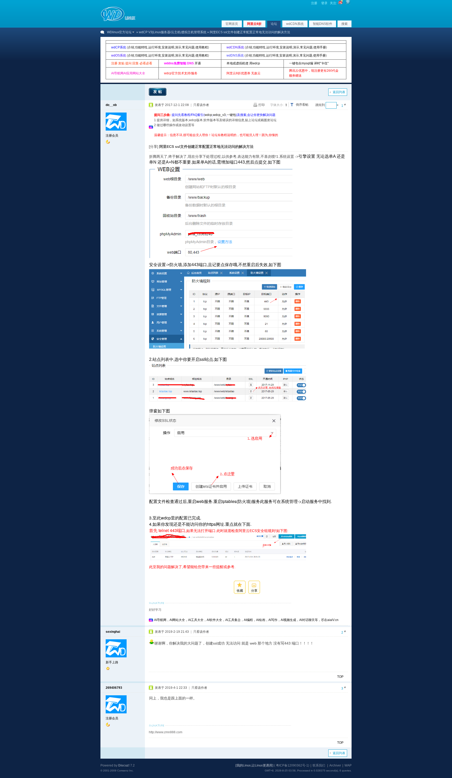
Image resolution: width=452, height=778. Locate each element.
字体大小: (277, 105)
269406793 (114, 688)
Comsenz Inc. (125, 770)
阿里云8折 (254, 24)
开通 (198, 63)
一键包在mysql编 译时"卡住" (309, 63)
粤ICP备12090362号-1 (292, 765)
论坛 (274, 24)
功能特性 (141, 47)
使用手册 (319, 47)
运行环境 (154, 47)
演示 (178, 47)
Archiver (335, 765)
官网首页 (231, 24)
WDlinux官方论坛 (119, 32)
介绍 (131, 47)
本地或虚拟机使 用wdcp (243, 63)
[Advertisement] (249, 140)
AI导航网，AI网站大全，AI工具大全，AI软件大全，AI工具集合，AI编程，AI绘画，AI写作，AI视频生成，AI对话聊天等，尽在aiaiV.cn (246, 620)
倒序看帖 (302, 105)
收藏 (240, 590)
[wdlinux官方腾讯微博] (348, 3)
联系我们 (319, 765)
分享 (254, 590)
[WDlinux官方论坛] (118, 20)
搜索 (344, 24)
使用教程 (201, 47)
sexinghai (113, 632)
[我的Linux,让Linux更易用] (254, 765)
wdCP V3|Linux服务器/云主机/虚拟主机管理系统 (172, 32)
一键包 (231, 115)
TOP (340, 677)
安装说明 (168, 47)
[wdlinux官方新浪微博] (340, 3)
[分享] (153, 146)
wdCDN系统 (295, 24)
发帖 (158, 91)
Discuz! (123, 765)
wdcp (208, 115)
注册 (314, 3)
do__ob (111, 105)
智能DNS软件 (322, 24)
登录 (324, 3)
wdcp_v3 (219, 115)
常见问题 (188, 47)
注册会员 (112, 135)
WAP (348, 765)
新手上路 (112, 662)
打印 (261, 105)
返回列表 (339, 92)
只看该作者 (201, 105)
